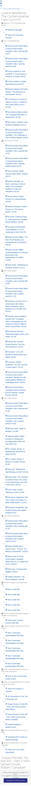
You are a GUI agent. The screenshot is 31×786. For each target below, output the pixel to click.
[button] (1, 1)
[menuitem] (1, 4)
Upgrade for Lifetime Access (15, 780)
